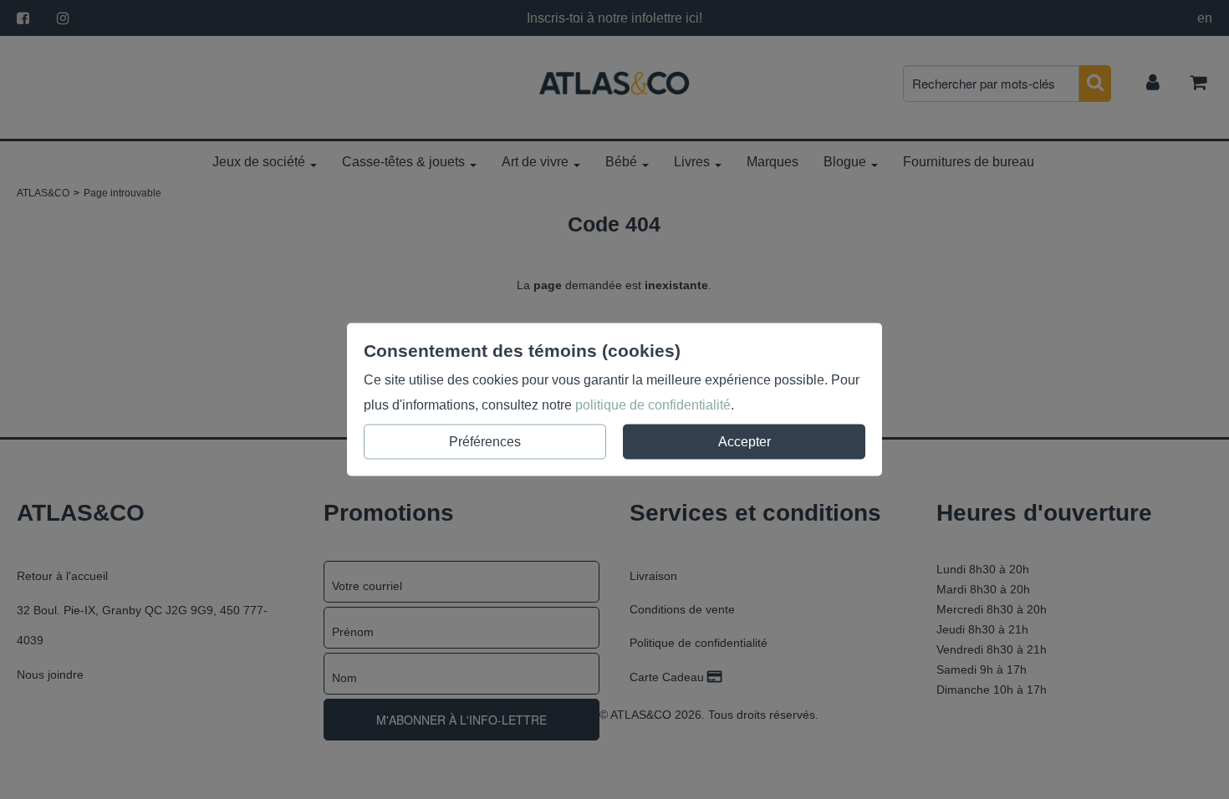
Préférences (485, 442)
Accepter (744, 442)
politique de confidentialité (653, 405)
